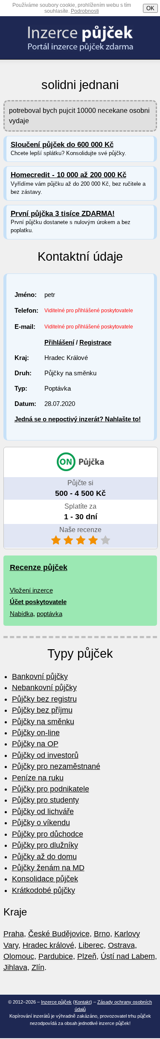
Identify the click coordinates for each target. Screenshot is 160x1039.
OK (150, 8)
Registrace (95, 342)
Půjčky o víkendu (41, 822)
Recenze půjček (38, 567)
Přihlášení (59, 342)
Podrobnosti (85, 11)
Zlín (38, 967)
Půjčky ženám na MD (48, 867)
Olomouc (18, 956)
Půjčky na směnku (43, 721)
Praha (13, 934)
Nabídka (21, 613)
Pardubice (55, 956)
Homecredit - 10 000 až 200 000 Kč (68, 175)
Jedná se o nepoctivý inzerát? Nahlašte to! (78, 419)
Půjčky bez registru (44, 699)
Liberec (91, 945)
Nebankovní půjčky (44, 687)
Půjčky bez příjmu (42, 710)
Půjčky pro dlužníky (45, 845)
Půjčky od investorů (45, 755)
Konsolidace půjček (45, 879)
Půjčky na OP (35, 744)
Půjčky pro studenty (45, 800)
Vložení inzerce (31, 590)
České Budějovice (59, 934)
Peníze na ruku (38, 778)
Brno (102, 934)
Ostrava (121, 945)
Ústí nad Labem (128, 956)
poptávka (49, 613)
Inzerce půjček (56, 1001)
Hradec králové (48, 945)
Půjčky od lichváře (43, 811)
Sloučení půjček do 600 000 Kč (62, 145)
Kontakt (82, 1001)
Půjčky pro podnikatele (50, 789)
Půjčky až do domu (44, 856)
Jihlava (15, 967)
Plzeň (86, 956)
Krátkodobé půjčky (43, 890)
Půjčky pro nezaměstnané (56, 766)
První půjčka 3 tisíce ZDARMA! (63, 214)
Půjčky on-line (36, 732)
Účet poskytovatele (38, 601)
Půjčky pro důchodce (47, 834)
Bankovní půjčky (40, 676)
